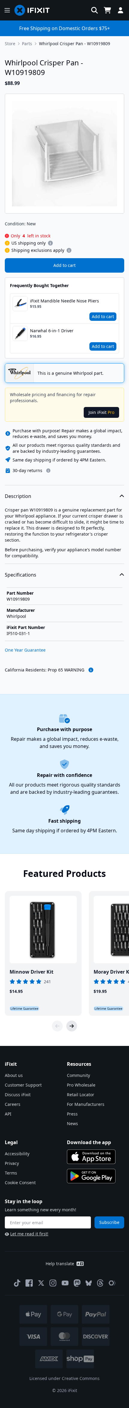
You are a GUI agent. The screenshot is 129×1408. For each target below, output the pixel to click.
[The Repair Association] (112, 1283)
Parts (27, 43)
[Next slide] (71, 1026)
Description (18, 496)
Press (72, 1114)
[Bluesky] (89, 1283)
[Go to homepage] (34, 10)
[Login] (120, 10)
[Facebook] (29, 1283)
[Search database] (94, 10)
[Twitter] (41, 1283)
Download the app (89, 1142)
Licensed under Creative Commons (64, 1378)
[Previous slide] (57, 1026)
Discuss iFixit (18, 1094)
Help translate (60, 1263)
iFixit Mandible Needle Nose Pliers (64, 301)
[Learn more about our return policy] (48, 470)
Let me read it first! (29, 1234)
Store (10, 43)
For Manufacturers (85, 1104)
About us (14, 1075)
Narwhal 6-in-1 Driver (52, 330)
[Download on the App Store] (91, 1157)
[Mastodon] (77, 1283)
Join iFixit (101, 412)
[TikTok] (17, 1283)
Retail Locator (80, 1094)
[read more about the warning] (91, 670)
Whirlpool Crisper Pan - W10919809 (74, 43)
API (8, 1114)
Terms (11, 1173)
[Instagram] (53, 1283)
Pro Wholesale (81, 1085)
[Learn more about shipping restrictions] (50, 243)
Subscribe (109, 1222)
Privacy (12, 1163)
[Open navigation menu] (7, 10)
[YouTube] (65, 1283)
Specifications (20, 574)
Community (78, 1075)
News (72, 1123)
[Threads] (100, 1283)
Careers (12, 1104)
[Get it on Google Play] (91, 1176)
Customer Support (23, 1085)
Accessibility (17, 1153)
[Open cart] (107, 10)
